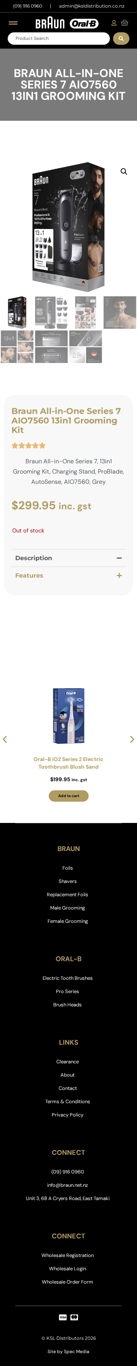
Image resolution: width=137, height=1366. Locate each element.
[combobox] (59, 38)
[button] (124, 171)
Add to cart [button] (68, 795)
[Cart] (124, 23)
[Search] (121, 38)
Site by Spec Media (68, 1352)
